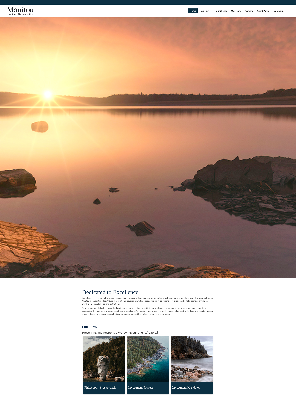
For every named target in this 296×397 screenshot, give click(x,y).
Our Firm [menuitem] (205, 11)
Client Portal (263, 10)
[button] (104, 365)
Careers (249, 10)
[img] (148, 139)
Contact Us (279, 10)
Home (193, 10)
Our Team (236, 10)
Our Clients (221, 10)
